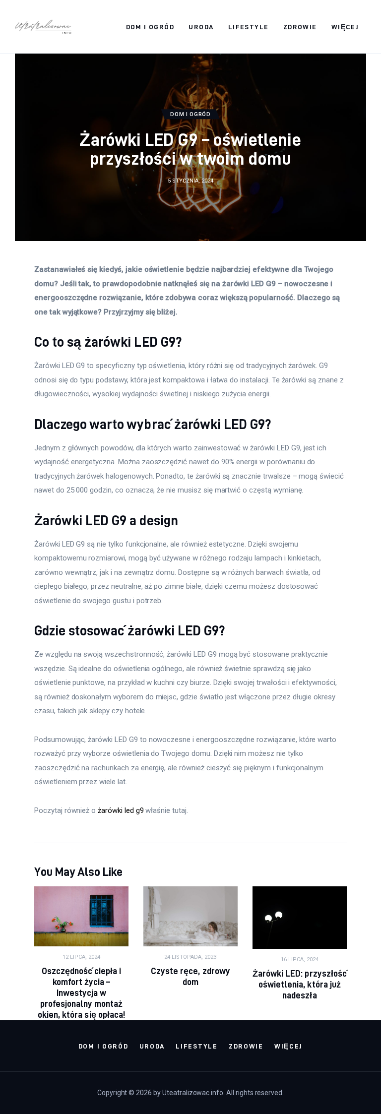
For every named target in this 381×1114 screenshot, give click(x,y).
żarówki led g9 (120, 810)
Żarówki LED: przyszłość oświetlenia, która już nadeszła (299, 984)
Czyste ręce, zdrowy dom (190, 976)
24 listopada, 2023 (190, 957)
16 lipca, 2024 (299, 959)
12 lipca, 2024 (81, 957)
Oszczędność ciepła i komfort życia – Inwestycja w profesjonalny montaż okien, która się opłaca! (81, 992)
